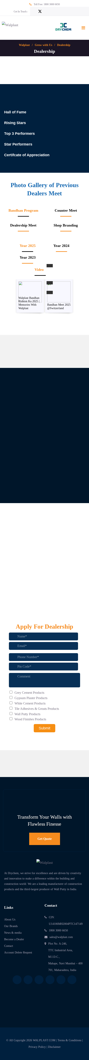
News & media (13, 932)
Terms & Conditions (69, 1040)
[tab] (23, 212)
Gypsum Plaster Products (30, 698)
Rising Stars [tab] (15, 123)
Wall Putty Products (27, 714)
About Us (9, 919)
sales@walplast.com (61, 937)
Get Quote (44, 838)
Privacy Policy (37, 1046)
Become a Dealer (14, 939)
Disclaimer (54, 1046)
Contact (8, 945)
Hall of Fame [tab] (15, 112)
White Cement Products (30, 703)
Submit (44, 728)
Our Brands (11, 926)
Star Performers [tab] (18, 144)
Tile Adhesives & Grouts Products (36, 708)
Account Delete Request (18, 952)
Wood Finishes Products (30, 719)
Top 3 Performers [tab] (19, 133)
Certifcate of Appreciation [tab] (26, 155)
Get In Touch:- (21, 11)
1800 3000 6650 (52, 4)
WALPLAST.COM (44, 1040)
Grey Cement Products (29, 692)
